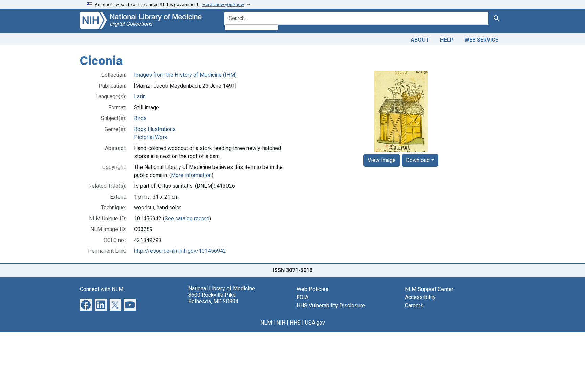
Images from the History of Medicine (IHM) (185, 75)
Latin (140, 96)
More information (191, 175)
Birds (140, 118)
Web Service (481, 40)
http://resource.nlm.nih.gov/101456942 (180, 251)
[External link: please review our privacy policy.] (86, 304)
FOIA (302, 297)
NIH (280, 322)
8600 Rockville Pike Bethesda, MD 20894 (213, 298)
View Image (382, 160)
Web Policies (312, 289)
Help (447, 40)
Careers (414, 305)
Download (418, 160)
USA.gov (315, 322)
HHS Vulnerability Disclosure (331, 305)
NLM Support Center (429, 289)
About (420, 40)
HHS (295, 322)
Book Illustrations (155, 129)
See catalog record (187, 218)
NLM (266, 322)
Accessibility (420, 297)
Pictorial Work (150, 137)
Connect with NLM (101, 289)
